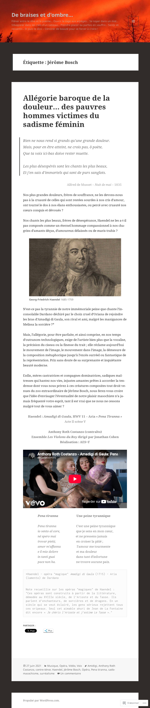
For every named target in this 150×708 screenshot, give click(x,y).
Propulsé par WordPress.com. (41, 700)
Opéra (63, 665)
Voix (79, 665)
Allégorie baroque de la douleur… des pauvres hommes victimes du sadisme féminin (66, 111)
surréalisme (47, 673)
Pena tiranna (99, 669)
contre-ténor (43, 669)
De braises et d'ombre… (42, 14)
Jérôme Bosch (72, 669)
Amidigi (92, 665)
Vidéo (72, 665)
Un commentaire (70, 673)
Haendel (57, 669)
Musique (52, 665)
